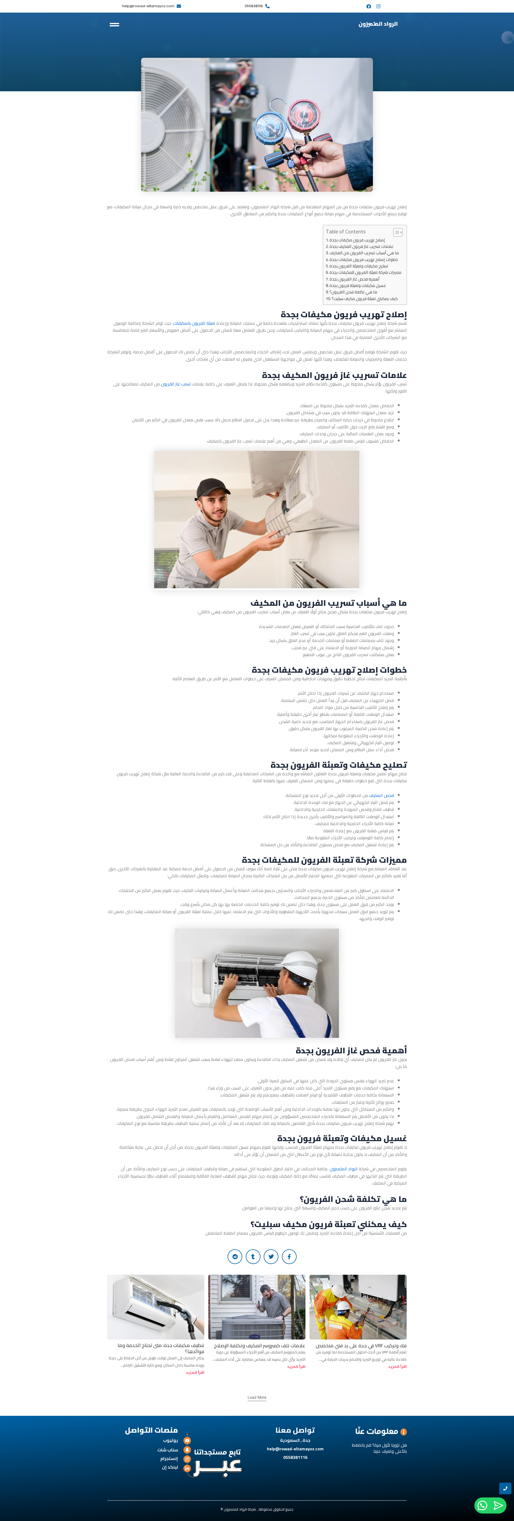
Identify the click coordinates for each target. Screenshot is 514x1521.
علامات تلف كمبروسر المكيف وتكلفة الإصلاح (259, 1345)
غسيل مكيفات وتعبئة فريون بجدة (358, 285)
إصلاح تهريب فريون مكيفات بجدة (357, 240)
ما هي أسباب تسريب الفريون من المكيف (364, 253)
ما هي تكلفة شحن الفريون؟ (353, 292)
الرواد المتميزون (344, 1169)
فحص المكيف (381, 795)
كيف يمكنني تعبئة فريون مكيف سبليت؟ (365, 299)
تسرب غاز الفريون (176, 384)
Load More (257, 1397)
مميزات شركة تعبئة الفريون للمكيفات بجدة (365, 272)
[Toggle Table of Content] (395, 232)
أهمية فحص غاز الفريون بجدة (355, 279)
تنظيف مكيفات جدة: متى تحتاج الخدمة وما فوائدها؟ (161, 1348)
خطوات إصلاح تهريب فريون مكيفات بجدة (364, 259)
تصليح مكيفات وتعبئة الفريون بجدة (359, 266)
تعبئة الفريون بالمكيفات (194, 323)
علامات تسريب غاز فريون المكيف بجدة (362, 246)
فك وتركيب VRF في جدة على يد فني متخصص (361, 1345)
